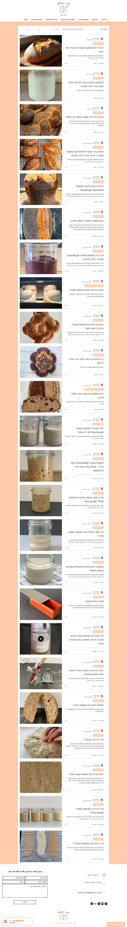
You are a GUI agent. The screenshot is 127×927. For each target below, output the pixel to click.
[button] (83, 19)
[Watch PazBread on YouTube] (102, 903)
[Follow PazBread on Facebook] (91, 903)
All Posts (104, 29)
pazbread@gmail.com (90, 892)
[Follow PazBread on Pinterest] (106, 903)
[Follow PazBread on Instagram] (99, 903)
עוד (57, 29)
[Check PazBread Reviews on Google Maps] (95, 903)
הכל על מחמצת (92, 29)
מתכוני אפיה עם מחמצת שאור (72, 29)
